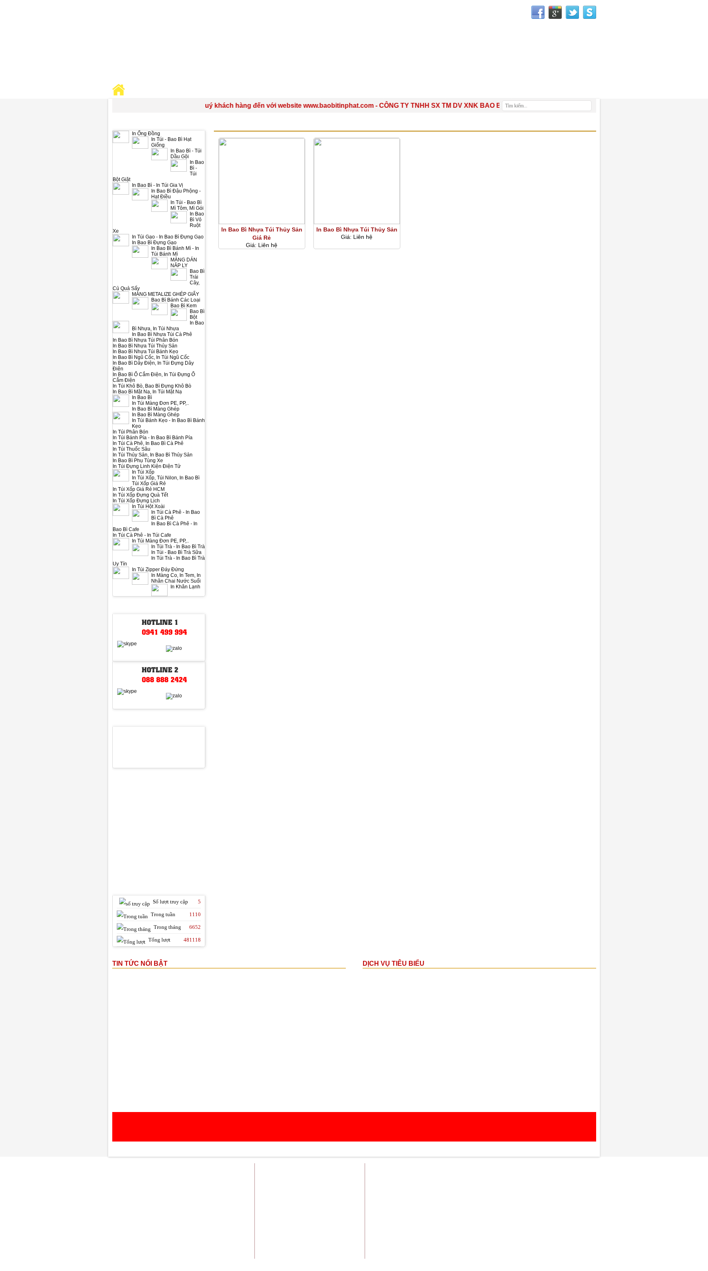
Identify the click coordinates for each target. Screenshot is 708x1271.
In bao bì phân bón (496, 1212)
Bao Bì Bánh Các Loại (175, 300)
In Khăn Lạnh (185, 587)
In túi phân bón (506, 1201)
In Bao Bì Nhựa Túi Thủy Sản (145, 346)
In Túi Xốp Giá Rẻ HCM (139, 489)
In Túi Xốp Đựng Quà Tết (140, 495)
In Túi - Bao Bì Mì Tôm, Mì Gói (187, 205)
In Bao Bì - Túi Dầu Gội (186, 153)
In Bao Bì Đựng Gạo (154, 242)
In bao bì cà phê (577, 1201)
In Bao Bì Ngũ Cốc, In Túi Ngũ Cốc (151, 357)
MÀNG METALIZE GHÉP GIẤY (165, 294)
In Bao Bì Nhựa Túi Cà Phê (162, 334)
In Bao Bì (142, 397)
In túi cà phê (538, 1212)
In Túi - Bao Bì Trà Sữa (176, 552)
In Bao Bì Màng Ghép (155, 409)
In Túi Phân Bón (130, 432)
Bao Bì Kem (183, 306)
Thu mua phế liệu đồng (458, 1222)
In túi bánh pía (504, 1191)
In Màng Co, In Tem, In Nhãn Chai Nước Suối (176, 578)
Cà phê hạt (517, 1227)
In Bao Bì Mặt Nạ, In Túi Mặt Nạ (147, 392)
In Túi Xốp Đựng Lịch (136, 501)
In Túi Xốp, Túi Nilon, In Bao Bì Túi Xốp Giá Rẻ (166, 480)
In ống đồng (542, 1181)
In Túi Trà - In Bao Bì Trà (178, 546)
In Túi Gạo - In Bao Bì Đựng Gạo (168, 237)
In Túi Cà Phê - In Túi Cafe (142, 535)
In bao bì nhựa (579, 1181)
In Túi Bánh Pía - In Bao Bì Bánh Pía (153, 437)
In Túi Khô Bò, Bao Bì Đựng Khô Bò (152, 386)
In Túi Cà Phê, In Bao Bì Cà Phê (148, 443)
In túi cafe (510, 1181)
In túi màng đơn (577, 1191)
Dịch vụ (507, 1171)
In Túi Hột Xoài (148, 506)
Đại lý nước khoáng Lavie (566, 1227)
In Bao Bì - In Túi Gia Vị (157, 185)
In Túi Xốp (143, 472)
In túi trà (471, 1191)
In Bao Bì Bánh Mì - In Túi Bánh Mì (175, 251)
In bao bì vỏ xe (451, 1212)
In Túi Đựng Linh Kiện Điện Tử (147, 466)
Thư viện (478, 90)
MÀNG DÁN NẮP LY (183, 262)
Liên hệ (587, 1171)
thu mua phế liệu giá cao (453, 1201)
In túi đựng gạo (437, 1191)
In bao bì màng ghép (469, 1181)
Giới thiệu (448, 1171)
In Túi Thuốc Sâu (131, 449)
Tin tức (533, 1171)
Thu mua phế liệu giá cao (519, 1222)
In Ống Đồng (146, 133)
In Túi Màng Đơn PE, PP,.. (160, 403)
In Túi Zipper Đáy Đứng (158, 569)
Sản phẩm (478, 1171)
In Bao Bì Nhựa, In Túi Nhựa (168, 325)
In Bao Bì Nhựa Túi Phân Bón (145, 340)
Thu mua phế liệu (575, 1222)
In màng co (540, 1191)
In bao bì (428, 1181)
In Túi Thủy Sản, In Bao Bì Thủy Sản (153, 455)
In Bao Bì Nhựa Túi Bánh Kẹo (145, 351)
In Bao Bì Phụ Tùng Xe (138, 460)
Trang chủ (417, 1171)
